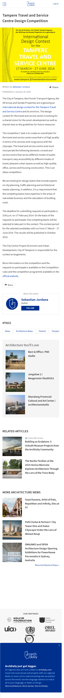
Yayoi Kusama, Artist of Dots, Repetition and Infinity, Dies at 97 (42, 503)
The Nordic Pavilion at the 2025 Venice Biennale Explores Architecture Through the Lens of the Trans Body (42, 467)
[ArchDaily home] (31, 3)
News (7, 331)
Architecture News (24, 331)
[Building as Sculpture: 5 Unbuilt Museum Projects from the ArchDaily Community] (12, 446)
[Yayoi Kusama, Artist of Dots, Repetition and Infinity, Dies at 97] (12, 507)
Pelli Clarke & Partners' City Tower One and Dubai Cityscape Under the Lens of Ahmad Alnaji (40, 528)
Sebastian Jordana (34, 299)
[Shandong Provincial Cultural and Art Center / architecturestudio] (15, 404)
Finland (42, 331)
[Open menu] (4, 4)
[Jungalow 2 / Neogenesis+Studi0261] (15, 382)
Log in (56, 4)
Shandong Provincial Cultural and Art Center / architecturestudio (42, 401)
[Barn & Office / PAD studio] (15, 359)
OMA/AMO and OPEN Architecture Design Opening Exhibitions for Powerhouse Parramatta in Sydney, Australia (41, 552)
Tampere (56, 331)
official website (10, 276)
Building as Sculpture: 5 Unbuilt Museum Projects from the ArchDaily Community (42, 445)
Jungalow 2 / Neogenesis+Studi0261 (41, 376)
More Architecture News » (47, 565)
